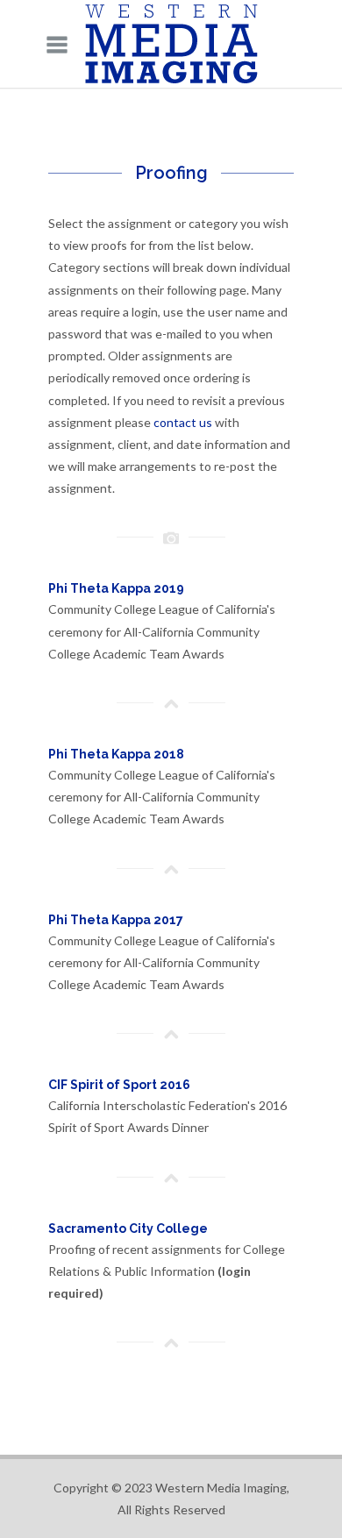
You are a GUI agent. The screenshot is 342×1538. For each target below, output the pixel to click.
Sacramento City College (128, 1228)
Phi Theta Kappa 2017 (115, 920)
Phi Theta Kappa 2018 (116, 754)
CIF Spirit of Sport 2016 (119, 1085)
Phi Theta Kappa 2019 (116, 588)
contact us (182, 422)
